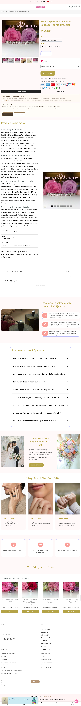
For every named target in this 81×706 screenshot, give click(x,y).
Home (2, 11)
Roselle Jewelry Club (46, 637)
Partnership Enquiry (46, 643)
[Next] (36, 36)
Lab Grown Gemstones (7, 665)
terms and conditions (16, 685)
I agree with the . (12, 685)
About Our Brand (45, 629)
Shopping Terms (34, 699)
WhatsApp (5, 100)
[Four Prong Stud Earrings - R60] (9, 590)
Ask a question (70, 276)
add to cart (48, 73)
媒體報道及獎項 (45, 635)
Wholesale (43, 646)
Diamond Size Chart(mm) (47, 667)
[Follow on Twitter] (5, 639)
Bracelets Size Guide (46, 659)
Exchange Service (43, 699)
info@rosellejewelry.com (8, 629)
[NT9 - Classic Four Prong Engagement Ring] (71, 590)
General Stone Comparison (8, 653)
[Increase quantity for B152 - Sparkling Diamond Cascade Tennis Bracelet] (50, 53)
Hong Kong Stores (35, 1)
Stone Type (43, 36)
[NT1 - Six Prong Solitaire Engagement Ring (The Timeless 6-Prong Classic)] (30, 590)
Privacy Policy (24, 699)
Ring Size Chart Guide (46, 662)
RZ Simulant (4, 659)
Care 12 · (7, 114)
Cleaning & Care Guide (46, 665)
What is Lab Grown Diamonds (8, 662)
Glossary (43, 656)
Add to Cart (10, 611)
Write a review (70, 272)
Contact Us (44, 640)
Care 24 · (19, 114)
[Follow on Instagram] (8, 639)
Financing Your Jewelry (6, 667)
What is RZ (4, 656)
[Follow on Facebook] (2, 639)
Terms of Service (53, 699)
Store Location (44, 632)
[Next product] (79, 597)
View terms (58, 108)
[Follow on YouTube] (14, 639)
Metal (42, 43)
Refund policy (62, 699)
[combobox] (9, 607)
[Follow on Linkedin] (11, 639)
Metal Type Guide (45, 653)
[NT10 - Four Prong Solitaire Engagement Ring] (50, 590)
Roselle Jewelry (47, 696)
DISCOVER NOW (36, 465)
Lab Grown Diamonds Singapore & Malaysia (11, 670)
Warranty (17, 699)
